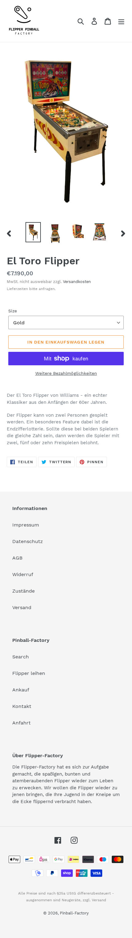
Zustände (23, 591)
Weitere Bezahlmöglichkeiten (66, 373)
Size (12, 310)
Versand (21, 607)
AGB (17, 558)
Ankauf (20, 690)
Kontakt (21, 706)
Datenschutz (27, 541)
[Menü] (121, 21)
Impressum (25, 525)
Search (20, 657)
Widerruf (22, 574)
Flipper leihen (28, 673)
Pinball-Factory (74, 913)
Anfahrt (21, 723)
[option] (33, 232)
